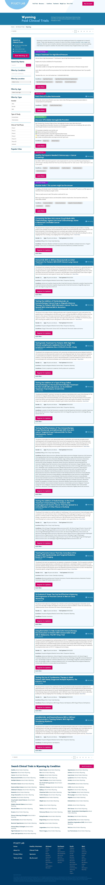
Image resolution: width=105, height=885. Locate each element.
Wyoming (84, 869)
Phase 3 (13, 133)
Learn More (40, 87)
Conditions (49, 3)
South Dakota (49, 866)
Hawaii (83, 855)
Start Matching (20, 55)
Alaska (83, 848)
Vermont (60, 862)
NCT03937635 (39, 723)
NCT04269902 (39, 349)
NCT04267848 (39, 390)
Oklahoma (72, 866)
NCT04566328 (39, 683)
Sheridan (77, 42)
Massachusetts (61, 851)
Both (13, 109)
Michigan (48, 855)
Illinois (47, 848)
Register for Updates (44, 250)
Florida (71, 853)
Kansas (47, 853)
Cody (82, 42)
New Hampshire (61, 853)
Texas (71, 871)
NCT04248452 (39, 508)
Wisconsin (48, 867)
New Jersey (60, 855)
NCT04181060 (38, 264)
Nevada (84, 860)
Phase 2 (13, 130)
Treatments (56, 3)
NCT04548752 (39, 309)
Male (13, 103)
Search (28, 65)
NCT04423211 (38, 559)
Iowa (47, 851)
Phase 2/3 (14, 141)
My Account (88, 4)
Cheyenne (39, 44)
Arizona (84, 850)
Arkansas (72, 850)
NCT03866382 (39, 436)
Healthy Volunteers (36, 846)
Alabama (72, 848)
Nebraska (48, 860)
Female (13, 106)
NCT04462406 (39, 636)
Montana (84, 859)
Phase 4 (13, 136)
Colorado (84, 853)
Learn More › (38, 253)
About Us (17, 850)
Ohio (47, 864)
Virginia (71, 873)
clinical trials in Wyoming (19, 770)
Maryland (72, 860)
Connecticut (61, 848)
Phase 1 (13, 128)
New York (60, 857)
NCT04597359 (39, 600)
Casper (86, 42)
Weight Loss (63, 3)
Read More (77, 234)
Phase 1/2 (14, 138)
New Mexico (85, 862)
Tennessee (72, 869)
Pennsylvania (61, 859)
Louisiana (72, 859)
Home (15, 846)
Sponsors (33, 854)
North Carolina (73, 864)
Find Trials (35, 3)
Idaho (83, 857)
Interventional (15, 117)
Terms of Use (18, 858)
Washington (84, 867)
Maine (59, 850)
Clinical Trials (34, 850)
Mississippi (72, 862)
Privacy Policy (18, 854)
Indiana (47, 850)
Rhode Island (61, 860)
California (84, 851)
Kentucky (72, 857)
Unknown (14, 144)
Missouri (48, 859)
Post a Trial (69, 3)
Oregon (83, 864)
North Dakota (49, 862)
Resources (41, 3)
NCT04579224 (39, 224)
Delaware (72, 851)
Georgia (72, 855)
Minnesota (48, 857)
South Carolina (73, 867)
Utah (83, 866)
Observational (15, 120)
